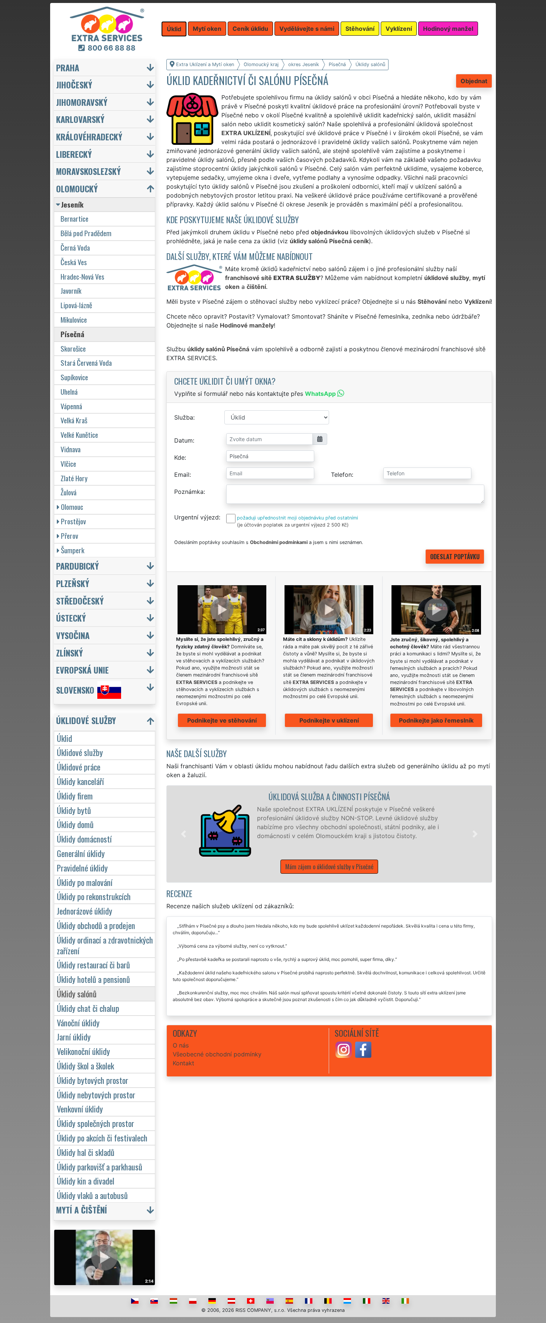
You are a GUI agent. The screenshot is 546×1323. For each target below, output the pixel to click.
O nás (181, 1045)
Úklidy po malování (85, 882)
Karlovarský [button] (80, 119)
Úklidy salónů (77, 993)
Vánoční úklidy (78, 1022)
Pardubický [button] (77, 566)
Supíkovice (74, 377)
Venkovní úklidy (80, 1108)
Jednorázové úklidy (84, 911)
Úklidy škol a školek (85, 1065)
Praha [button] (67, 67)
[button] (183, 834)
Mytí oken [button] (207, 28)
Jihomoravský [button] (81, 102)
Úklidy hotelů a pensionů (93, 979)
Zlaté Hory (74, 478)
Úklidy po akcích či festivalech (102, 1137)
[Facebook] (363, 1049)
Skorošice (73, 348)
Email (181, 474)
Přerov (69, 535)
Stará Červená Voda (86, 362)
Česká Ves (74, 262)
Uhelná (69, 391)
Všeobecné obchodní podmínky (217, 1054)
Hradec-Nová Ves (82, 276)
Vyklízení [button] (399, 28)
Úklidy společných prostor (95, 1123)
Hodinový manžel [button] (448, 28)
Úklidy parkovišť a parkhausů (99, 1166)
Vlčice (68, 463)
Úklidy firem (75, 795)
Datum (183, 440)
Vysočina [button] (73, 635)
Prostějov (73, 521)
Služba (183, 417)
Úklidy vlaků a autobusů (92, 1195)
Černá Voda (75, 247)
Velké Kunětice (79, 434)
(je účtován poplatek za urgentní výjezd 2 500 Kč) (293, 525)
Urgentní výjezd (196, 517)
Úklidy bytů (74, 810)
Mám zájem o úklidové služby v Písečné (329, 866)
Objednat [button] (474, 81)
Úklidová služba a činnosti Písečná (329, 796)
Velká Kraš (74, 420)
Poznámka (189, 491)
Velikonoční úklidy (83, 1051)
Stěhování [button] (359, 28)
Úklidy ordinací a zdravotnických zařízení (105, 945)
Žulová (69, 492)
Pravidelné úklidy (82, 867)
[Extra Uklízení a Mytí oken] (107, 23)
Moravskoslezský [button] (88, 171)
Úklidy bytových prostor (92, 1080)
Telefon (341, 474)
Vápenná (71, 406)
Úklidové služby (80, 752)
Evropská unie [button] (82, 670)
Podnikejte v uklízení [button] (329, 720)
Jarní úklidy (74, 1036)
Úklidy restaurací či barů (93, 964)
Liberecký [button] (74, 154)
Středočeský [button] (80, 600)
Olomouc (72, 506)
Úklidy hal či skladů (85, 1152)
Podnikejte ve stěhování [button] (222, 720)
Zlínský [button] (69, 652)
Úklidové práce (78, 766)
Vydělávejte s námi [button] (306, 28)
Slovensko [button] (75, 690)
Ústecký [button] (71, 618)
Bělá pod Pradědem (86, 233)
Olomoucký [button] (77, 188)
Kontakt (183, 1063)
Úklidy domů (75, 824)
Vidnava (71, 449)
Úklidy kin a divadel (85, 1180)
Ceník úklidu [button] (250, 28)
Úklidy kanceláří (80, 781)
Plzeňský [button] (72, 583)
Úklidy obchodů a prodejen (96, 925)
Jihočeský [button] (74, 84)
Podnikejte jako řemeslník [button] (436, 720)
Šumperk (72, 550)
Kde (179, 457)
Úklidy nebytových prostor (96, 1094)
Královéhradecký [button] (89, 136)
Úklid (64, 738)
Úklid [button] (174, 29)
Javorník (71, 290)
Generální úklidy (81, 853)
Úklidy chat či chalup (88, 1008)
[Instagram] (343, 1049)
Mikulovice (74, 319)
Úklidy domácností (84, 838)
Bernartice (74, 218)
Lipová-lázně (76, 305)
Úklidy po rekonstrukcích (94, 896)
